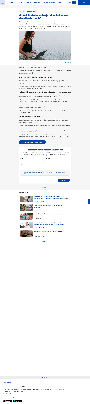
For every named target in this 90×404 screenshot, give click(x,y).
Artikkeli (22, 11)
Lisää (59, 2)
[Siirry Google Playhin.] (17, 401)
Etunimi (22, 158)
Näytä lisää (45, 241)
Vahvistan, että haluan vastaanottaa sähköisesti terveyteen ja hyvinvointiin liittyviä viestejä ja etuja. (45, 173)
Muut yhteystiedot (7, 393)
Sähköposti (22, 164)
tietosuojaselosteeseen (28, 177)
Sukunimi (48, 158)
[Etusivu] (11, 3)
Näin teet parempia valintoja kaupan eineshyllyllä (49, 231)
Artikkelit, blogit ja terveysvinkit (10, 7)
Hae (74, 2)
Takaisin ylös (44, 377)
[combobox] (71, 2)
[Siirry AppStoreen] (7, 401)
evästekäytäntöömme (39, 177)
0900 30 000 (22, 386)
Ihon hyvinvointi (31, 11)
